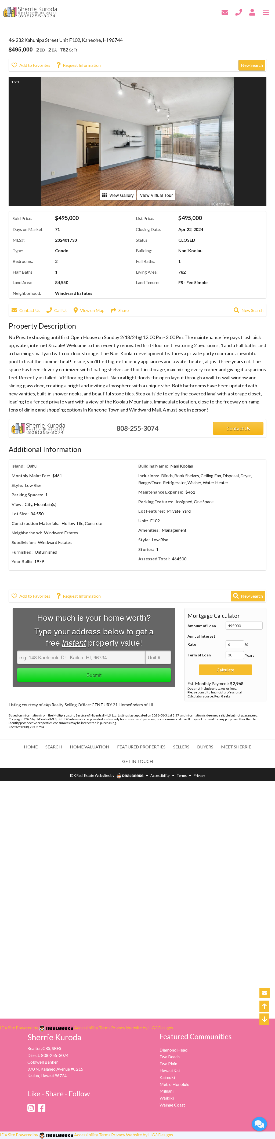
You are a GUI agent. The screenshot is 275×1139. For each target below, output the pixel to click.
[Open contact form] (225, 11)
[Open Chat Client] (259, 1124)
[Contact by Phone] (238, 11)
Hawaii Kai (170, 1070)
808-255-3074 (137, 428)
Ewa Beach (170, 1056)
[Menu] (266, 11)
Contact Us (29, 310)
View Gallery (121, 195)
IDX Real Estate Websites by (92, 775)
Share (123, 310)
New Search (252, 65)
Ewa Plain (168, 1063)
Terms (182, 775)
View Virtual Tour (156, 195)
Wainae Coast (172, 1104)
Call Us (60, 310)
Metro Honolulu (174, 1084)
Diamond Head (173, 1049)
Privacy (199, 775)
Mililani (166, 1090)
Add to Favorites (34, 65)
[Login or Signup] (252, 11)
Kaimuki (167, 1077)
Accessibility (160, 775)
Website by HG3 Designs (149, 1027)
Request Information (82, 65)
